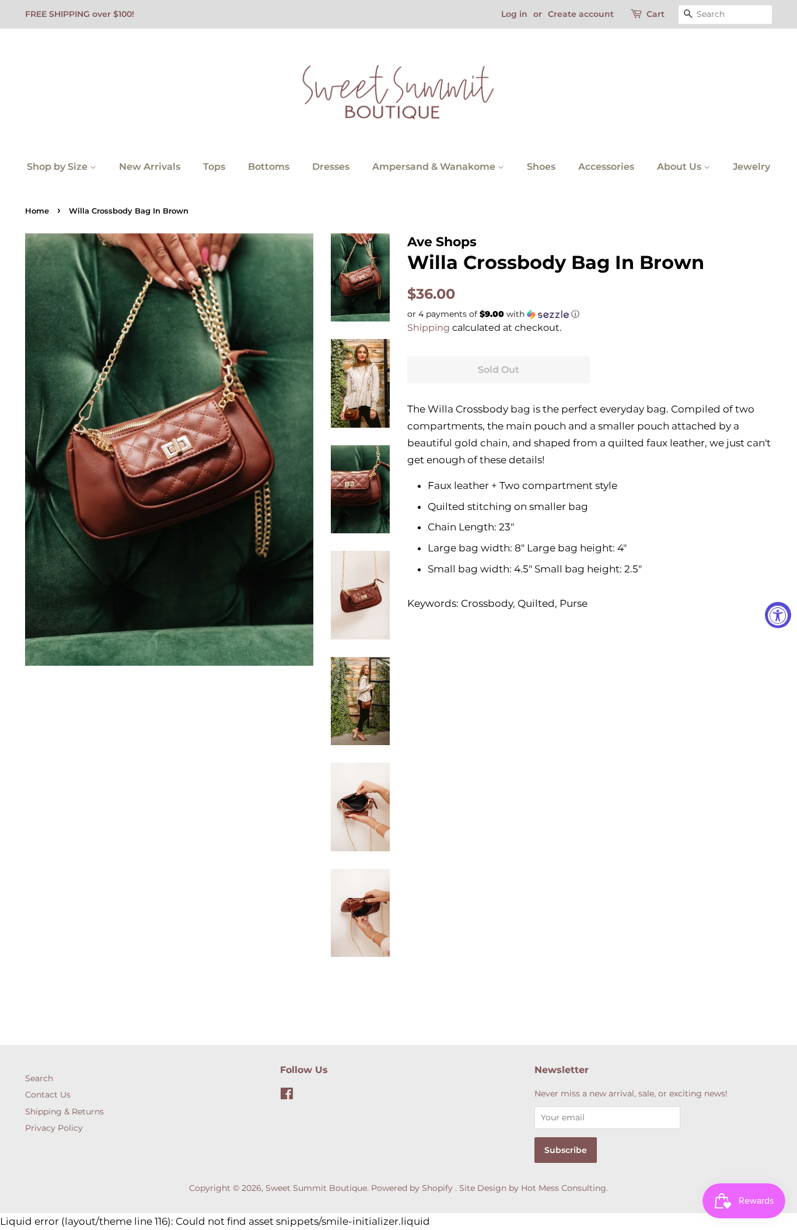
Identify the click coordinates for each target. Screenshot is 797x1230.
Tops (214, 166)
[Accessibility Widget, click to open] (778, 615)
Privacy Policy (54, 1128)
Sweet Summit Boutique (316, 1188)
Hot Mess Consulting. (564, 1188)
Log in (514, 14)
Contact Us (48, 1094)
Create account (581, 14)
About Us (680, 166)
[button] (589, 314)
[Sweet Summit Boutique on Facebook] (286, 1096)
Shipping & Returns (64, 1111)
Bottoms (268, 166)
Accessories (606, 166)
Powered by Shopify (412, 1188)
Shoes (541, 166)
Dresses (330, 166)
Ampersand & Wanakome (435, 166)
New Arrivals (149, 166)
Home (37, 211)
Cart (655, 14)
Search (39, 1078)
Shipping (428, 327)
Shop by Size (58, 166)
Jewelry (751, 166)
